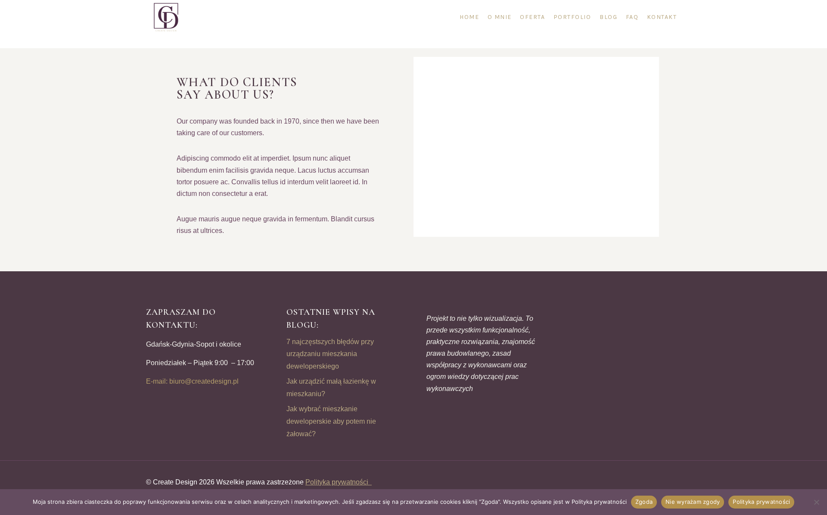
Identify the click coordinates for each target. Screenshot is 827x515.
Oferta (532, 17)
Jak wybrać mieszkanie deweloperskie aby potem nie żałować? (331, 421)
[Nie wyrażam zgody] (816, 502)
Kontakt (662, 17)
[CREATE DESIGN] (166, 17)
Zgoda (644, 501)
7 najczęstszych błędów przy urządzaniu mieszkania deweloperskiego (330, 354)
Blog (608, 17)
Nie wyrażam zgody (692, 501)
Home (469, 17)
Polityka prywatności (338, 482)
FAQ (632, 17)
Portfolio (572, 17)
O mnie (500, 17)
